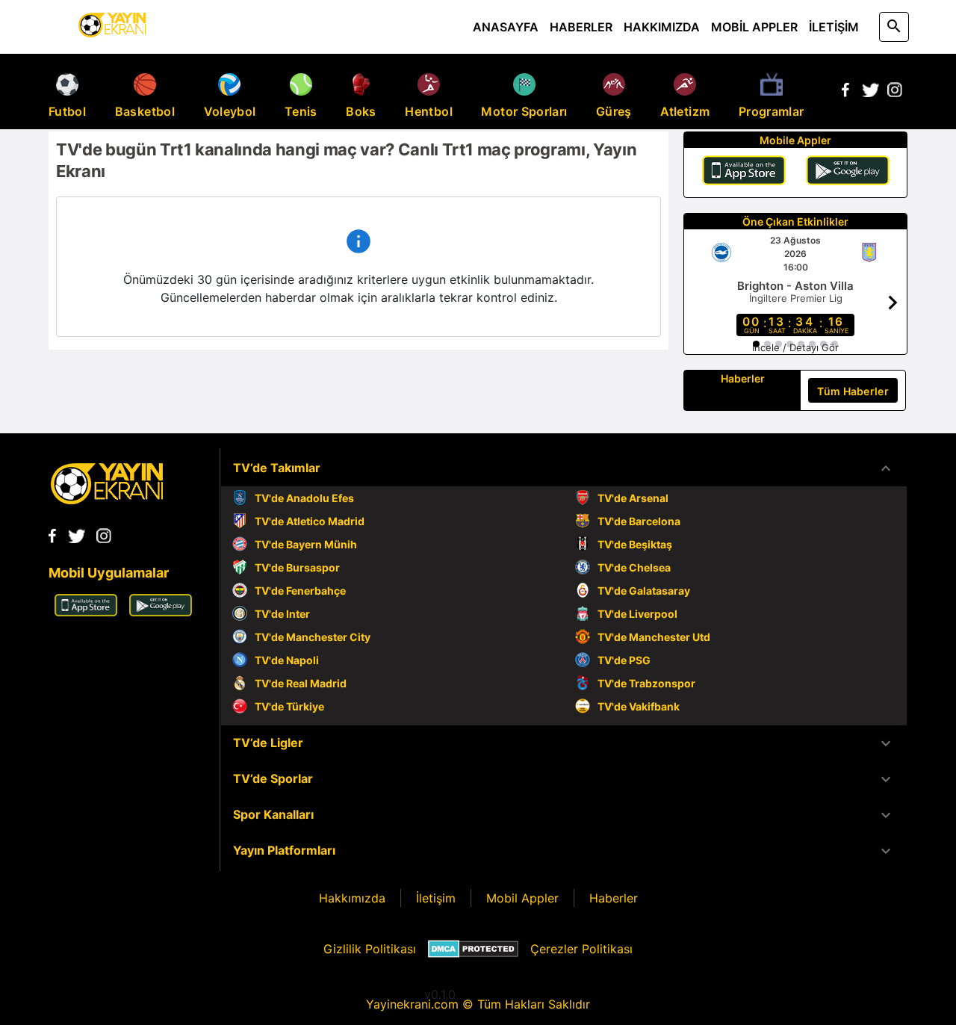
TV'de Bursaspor (297, 567)
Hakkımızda (352, 898)
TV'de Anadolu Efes (304, 498)
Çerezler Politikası (581, 948)
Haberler (613, 898)
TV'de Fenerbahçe (300, 590)
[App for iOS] (86, 611)
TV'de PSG (624, 660)
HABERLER (581, 26)
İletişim (436, 898)
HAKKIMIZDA (662, 26)
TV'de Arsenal (633, 498)
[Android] (848, 172)
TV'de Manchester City (312, 637)
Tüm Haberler (853, 391)
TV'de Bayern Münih (306, 544)
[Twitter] (870, 92)
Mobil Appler (522, 898)
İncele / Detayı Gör (795, 347)
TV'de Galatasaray (644, 590)
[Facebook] (845, 92)
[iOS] (744, 172)
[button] (564, 468)
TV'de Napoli (287, 660)
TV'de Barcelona (639, 521)
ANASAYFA (505, 26)
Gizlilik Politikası (369, 948)
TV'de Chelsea (634, 567)
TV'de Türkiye (289, 706)
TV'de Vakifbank (639, 706)
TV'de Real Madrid (301, 683)
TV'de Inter (282, 613)
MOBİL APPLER (754, 26)
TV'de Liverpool (637, 613)
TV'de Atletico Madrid (309, 521)
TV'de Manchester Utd (654, 637)
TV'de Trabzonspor (646, 683)
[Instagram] (894, 92)
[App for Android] (160, 611)
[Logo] (107, 499)
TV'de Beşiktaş (635, 544)
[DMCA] (473, 949)
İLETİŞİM (834, 26)
